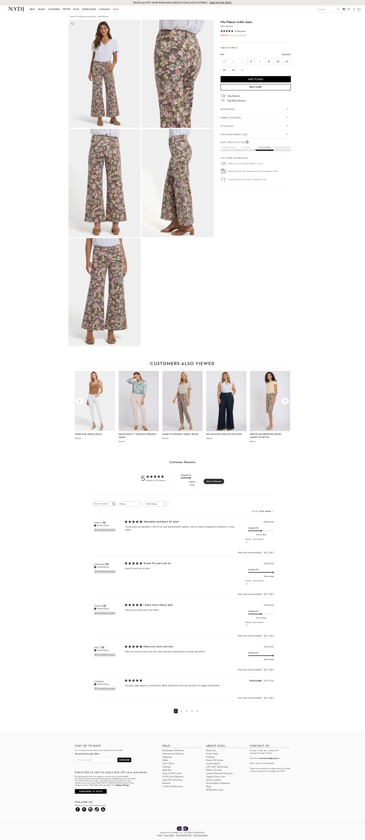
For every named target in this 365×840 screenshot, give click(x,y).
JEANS (41, 9)
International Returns (173, 753)
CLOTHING (54, 9)
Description (228, 109)
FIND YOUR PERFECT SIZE (234, 134)
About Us (211, 750)
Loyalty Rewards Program (219, 773)
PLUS (76, 9)
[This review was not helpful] (271, 552)
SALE (116, 9)
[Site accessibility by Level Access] (182, 828)
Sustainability (213, 763)
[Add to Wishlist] (72, 23)
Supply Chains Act (215, 776)
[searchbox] (101, 504)
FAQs (165, 760)
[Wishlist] (349, 9)
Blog (208, 786)
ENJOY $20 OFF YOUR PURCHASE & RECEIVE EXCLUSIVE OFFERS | (170, 2)
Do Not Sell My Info (184, 835)
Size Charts (168, 763)
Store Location (213, 779)
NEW (32, 9)
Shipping (167, 756)
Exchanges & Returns (173, 750)
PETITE (66, 9)
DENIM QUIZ (89, 9)
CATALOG (104, 9)
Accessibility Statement (218, 783)
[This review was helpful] (265, 552)
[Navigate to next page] (197, 711)
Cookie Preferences (172, 786)
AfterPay (166, 769)
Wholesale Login (214, 789)
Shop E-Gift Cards (172, 773)
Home (72, 16)
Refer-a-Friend (213, 769)
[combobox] (130, 503)
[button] (79, 401)
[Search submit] (338, 9)
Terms (159, 835)
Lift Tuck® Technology (217, 766)
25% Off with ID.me (172, 779)
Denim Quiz (212, 753)
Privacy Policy (169, 835)
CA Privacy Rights (200, 835)
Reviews (166, 783)
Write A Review (214, 481)
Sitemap (166, 766)
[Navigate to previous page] (170, 711)
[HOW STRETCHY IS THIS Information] (247, 142)
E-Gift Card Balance (172, 776)
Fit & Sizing (227, 126)
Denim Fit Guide (214, 760)
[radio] (224, 61)
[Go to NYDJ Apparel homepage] (16, 9)
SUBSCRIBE (124, 759)
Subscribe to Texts (90, 791)
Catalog (210, 756)
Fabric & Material (231, 117)
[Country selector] (344, 9)
